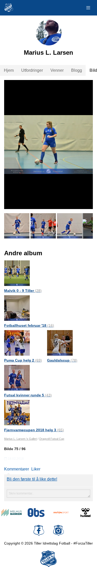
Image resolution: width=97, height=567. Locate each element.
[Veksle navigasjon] (88, 7)
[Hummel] (85, 513)
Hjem (9, 70)
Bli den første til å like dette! (32, 479)
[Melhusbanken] (11, 513)
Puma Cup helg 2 (23, 360)
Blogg (76, 70)
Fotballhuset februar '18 (29, 325)
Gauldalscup (62, 360)
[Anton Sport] (60, 513)
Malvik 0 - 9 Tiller (23, 291)
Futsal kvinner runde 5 (28, 395)
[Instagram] (58, 530)
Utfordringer (32, 70)
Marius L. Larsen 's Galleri (20, 438)
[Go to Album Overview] (17, 273)
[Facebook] (39, 530)
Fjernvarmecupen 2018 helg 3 (34, 430)
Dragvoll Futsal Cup (51, 438)
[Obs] (36, 513)
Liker (35, 469)
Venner (57, 70)
